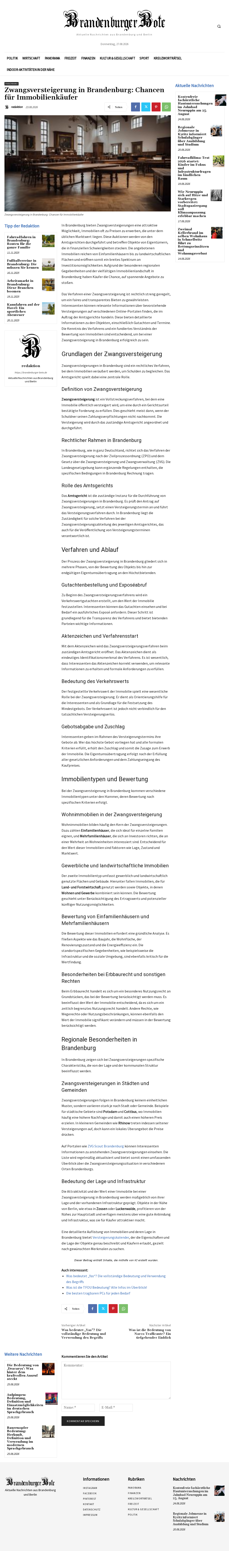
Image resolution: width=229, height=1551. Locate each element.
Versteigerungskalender (111, 1237)
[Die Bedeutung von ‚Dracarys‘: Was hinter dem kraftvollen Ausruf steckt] (48, 1369)
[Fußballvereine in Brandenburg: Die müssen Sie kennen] (48, 264)
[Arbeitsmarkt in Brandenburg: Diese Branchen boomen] (48, 284)
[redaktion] (7, 107)
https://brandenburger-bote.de (31, 372)
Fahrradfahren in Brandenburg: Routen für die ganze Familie (21, 242)
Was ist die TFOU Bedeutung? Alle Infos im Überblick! (106, 1287)
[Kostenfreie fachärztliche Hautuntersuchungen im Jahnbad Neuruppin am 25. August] (220, 100)
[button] (219, 26)
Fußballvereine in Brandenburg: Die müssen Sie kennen (23, 264)
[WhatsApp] (166, 106)
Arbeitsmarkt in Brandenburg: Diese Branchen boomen (20, 286)
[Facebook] (135, 106)
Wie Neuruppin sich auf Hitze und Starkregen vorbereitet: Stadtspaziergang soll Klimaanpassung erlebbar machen (193, 204)
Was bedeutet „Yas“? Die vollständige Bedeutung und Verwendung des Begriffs (83, 1334)
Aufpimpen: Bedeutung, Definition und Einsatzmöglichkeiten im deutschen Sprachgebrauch (25, 1403)
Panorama (11, 83)
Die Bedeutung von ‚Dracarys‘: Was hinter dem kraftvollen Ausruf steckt (23, 1372)
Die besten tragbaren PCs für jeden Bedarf (98, 1293)
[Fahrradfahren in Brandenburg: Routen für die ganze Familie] (48, 241)
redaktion (17, 107)
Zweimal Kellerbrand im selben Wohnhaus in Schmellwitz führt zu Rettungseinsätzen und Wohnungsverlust (193, 241)
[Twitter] (145, 106)
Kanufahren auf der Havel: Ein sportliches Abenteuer (23, 310)
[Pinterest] (156, 106)
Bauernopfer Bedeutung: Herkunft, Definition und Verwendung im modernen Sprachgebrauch (20, 1438)
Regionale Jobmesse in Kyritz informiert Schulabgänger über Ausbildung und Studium (192, 136)
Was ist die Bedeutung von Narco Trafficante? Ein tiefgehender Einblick (150, 1334)
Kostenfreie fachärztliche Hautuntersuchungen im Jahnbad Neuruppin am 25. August (195, 105)
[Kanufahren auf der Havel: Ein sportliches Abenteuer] (48, 308)
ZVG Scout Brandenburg (106, 1146)
